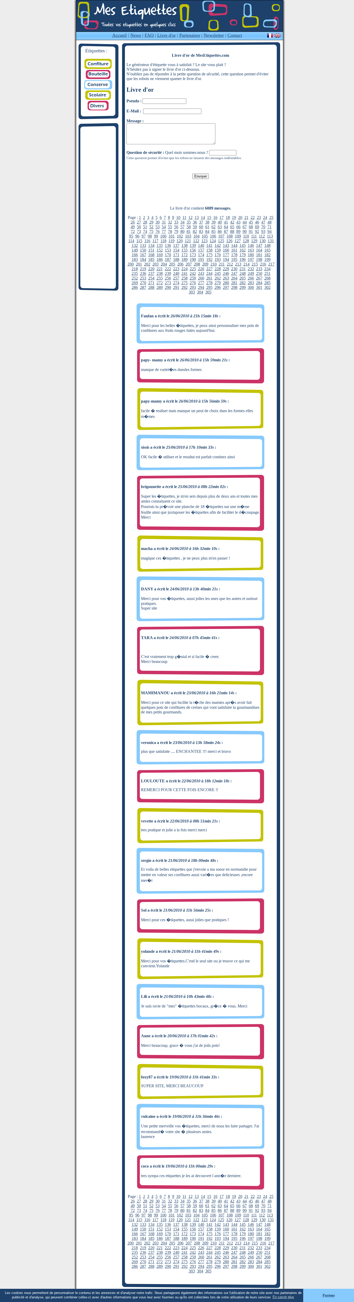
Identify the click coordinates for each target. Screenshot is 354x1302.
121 (188, 241)
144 (234, 245)
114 (131, 241)
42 (232, 222)
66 (238, 227)
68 (251, 227)
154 (176, 250)
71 (269, 227)
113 (270, 236)
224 (184, 269)
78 (170, 231)
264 (234, 278)
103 (188, 236)
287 (143, 287)
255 (160, 278)
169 (160, 255)
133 (143, 245)
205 (172, 264)
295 (209, 287)
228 (218, 269)
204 (164, 264)
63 (220, 227)
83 (201, 231)
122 (196, 241)
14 (203, 217)
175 (209, 255)
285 (267, 283)
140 (201, 245)
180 (251, 255)
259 (193, 278)
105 (205, 236)
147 (259, 245)
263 (226, 278)
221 (160, 269)
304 (200, 292)
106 (213, 236)
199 (267, 259)
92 (257, 231)
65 (232, 227)
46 (257, 222)
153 (168, 250)
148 (267, 245)
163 (251, 250)
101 (171, 236)
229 (226, 269)
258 (184, 278)
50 (139, 227)
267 (259, 278)
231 (242, 269)
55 (170, 227)
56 (176, 227)
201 (139, 264)
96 (137, 236)
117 (155, 241)
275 (184, 283)
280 (226, 283)
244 (209, 273)
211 (222, 264)
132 (135, 245)
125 (221, 241)
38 (207, 222)
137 (176, 245)
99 (156, 236)
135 (160, 245)
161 (234, 250)
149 (135, 250)
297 (226, 287)
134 (151, 245)
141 (209, 245)
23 (259, 217)
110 (246, 236)
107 (221, 236)
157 (201, 250)
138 (184, 245)
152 (160, 250)
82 (195, 231)
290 (168, 287)
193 (218, 259)
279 (218, 283)
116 (147, 241)
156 (193, 250)
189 (184, 259)
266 (251, 278)
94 (269, 231)
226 (201, 269)
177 (226, 255)
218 (135, 269)
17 (222, 217)
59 (195, 227)
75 (151, 231)
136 (168, 245)
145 (242, 245)
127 (238, 241)
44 (245, 222)
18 (228, 217)
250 (259, 273)
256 (168, 278)
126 (229, 241)
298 (234, 287)
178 (234, 255)
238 (160, 273)
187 (168, 259)
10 (178, 217)
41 (226, 222)
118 (163, 241)
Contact (235, 35)
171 (176, 255)
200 (131, 264)
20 (240, 217)
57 (182, 227)
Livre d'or (166, 35)
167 (143, 255)
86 (220, 231)
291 (176, 287)
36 (195, 222)
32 (170, 222)
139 (193, 245)
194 (226, 259)
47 (263, 222)
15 (209, 217)
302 (267, 287)
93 (263, 231)
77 (164, 231)
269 (135, 283)
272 (160, 283)
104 (196, 236)
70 (263, 227)
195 (234, 259)
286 (135, 287)
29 (151, 222)
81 (189, 231)
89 (238, 231)
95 (131, 236)
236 (143, 273)
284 (259, 283)
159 (218, 250)
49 (133, 227)
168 (151, 255)
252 (135, 278)
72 (133, 231)
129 (254, 241)
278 (209, 283)
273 (168, 283)
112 (262, 236)
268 (267, 278)
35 (189, 222)
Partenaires (189, 35)
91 (251, 231)
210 (213, 264)
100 (163, 236)
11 (184, 217)
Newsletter (214, 35)
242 (193, 273)
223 (176, 269)
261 (209, 278)
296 (218, 287)
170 (168, 255)
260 (201, 278)
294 (201, 287)
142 (218, 245)
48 (269, 222)
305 (208, 292)
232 (251, 269)
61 (207, 227)
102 (180, 236)
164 (259, 250)
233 (259, 269)
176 (218, 255)
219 (143, 269)
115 (139, 241)
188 (176, 259)
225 (193, 269)
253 (143, 278)
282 (242, 283)
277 (201, 283)
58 (189, 227)
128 (246, 241)
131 (271, 241)
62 (213, 227)
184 (143, 259)
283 (251, 283)
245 (218, 273)
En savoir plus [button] (283, 1297)
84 (207, 231)
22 (253, 217)
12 (190, 217)
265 (242, 278)
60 (201, 227)
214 (246, 264)
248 (242, 273)
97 (143, 236)
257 (176, 278)
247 (234, 273)
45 (251, 222)
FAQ (149, 35)
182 (267, 255)
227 (209, 269)
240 (176, 273)
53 (157, 227)
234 (267, 269)
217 (271, 264)
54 (164, 227)
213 (238, 264)
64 (226, 227)
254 (151, 278)
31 (164, 222)
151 (151, 250)
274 (176, 283)
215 (255, 264)
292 (184, 287)
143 (226, 245)
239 (168, 273)
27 (139, 222)
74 (145, 231)
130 (262, 241)
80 (182, 231)
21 (246, 217)
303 (192, 292)
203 (155, 264)
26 (133, 222)
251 (267, 273)
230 (234, 269)
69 (257, 227)
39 (213, 222)
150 (143, 250)
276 (193, 283)
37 (201, 222)
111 (254, 236)
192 (209, 259)
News (135, 35)
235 (135, 273)
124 (213, 241)
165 (267, 250)
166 (135, 255)
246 (226, 273)
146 (251, 245)
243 (201, 273)
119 (171, 241)
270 (143, 283)
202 (147, 264)
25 (271, 217)
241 (184, 273)
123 (204, 241)
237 (151, 273)
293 (193, 287)
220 (151, 269)
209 (205, 264)
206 (180, 264)
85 (213, 231)
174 (201, 255)
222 (168, 269)
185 (151, 259)
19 (234, 217)
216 (263, 264)
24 (265, 217)
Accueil (119, 35)
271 (151, 283)
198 (259, 259)
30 (157, 222)
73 (139, 231)
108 (229, 236)
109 (238, 236)
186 (160, 259)
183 (135, 259)
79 (176, 231)
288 (151, 287)
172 (184, 255)
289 (160, 287)
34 (182, 222)
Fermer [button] (329, 1295)
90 (245, 231)
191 (201, 259)
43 (238, 222)
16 (215, 217)
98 (150, 236)
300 (251, 287)
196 (242, 259)
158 (209, 250)
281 (234, 283)
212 (230, 264)
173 (193, 255)
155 (184, 250)
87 (226, 231)
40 (220, 222)
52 (151, 227)
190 (193, 259)
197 (251, 259)
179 (242, 255)
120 (179, 241)
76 (157, 231)
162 (242, 250)
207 (189, 264)
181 (259, 255)
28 (145, 222)
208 (197, 264)
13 (197, 217)
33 (176, 222)
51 (145, 227)
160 (226, 250)
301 (259, 287)
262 (218, 278)
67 (245, 227)
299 (242, 287)
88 (232, 231)
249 (251, 273)
